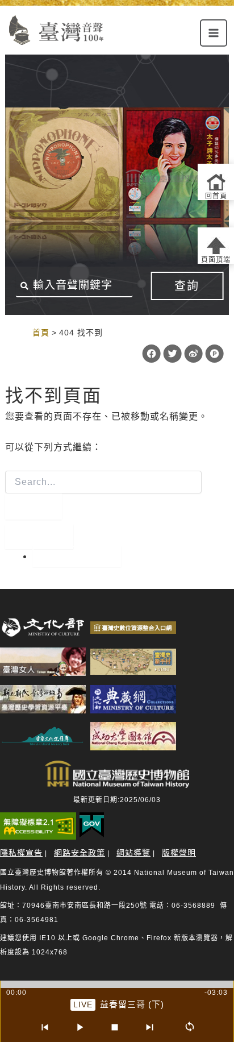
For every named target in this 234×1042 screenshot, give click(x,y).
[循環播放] (190, 1027)
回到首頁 (76, 556)
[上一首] (44, 1027)
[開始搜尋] (33, 506)
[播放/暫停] (79, 1027)
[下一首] (150, 1027)
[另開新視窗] (43, 627)
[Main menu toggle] (213, 33)
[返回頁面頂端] (216, 245)
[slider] (117, 984)
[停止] (115, 1027)
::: (20, 332)
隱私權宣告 (21, 852)
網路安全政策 (79, 852)
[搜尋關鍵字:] (103, 495)
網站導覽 (133, 852)
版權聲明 (179, 852)
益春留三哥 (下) (132, 1004)
